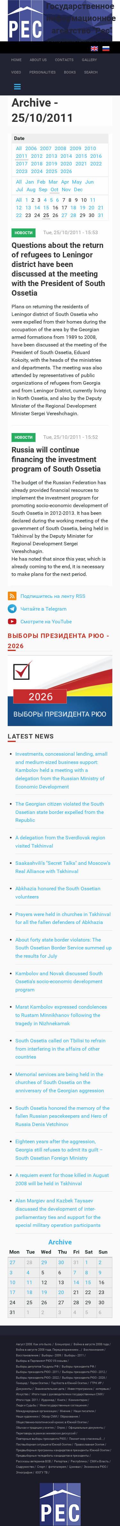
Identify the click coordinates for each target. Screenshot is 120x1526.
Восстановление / (28, 1355)
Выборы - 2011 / (75, 1355)
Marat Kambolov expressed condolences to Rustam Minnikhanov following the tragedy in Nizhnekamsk (61, 1015)
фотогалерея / (58, 1466)
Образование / (70, 1416)
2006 (31, 148)
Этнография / (25, 1472)
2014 (66, 156)
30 (61, 1262)
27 (64, 215)
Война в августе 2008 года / (92, 1344)
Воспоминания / (95, 1349)
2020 (66, 164)
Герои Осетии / (40, 1383)
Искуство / (23, 1394)
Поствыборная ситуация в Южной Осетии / (44, 1444)
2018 (37, 164)
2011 (22, 156)
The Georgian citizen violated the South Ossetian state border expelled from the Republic (59, 812)
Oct (54, 189)
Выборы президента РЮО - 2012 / (84, 1372)
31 (101, 215)
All (19, 148)
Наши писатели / (85, 1411)
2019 (51, 164)
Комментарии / (78, 1400)
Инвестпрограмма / (81, 1388)
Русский (106, 49)
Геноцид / (22, 1383)
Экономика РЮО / (96, 1466)
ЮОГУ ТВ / (43, 1472)
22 (19, 215)
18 (73, 208)
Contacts (64, 60)
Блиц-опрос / (63, 1344)
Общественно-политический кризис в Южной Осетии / (52, 1422)
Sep (43, 189)
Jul (19, 189)
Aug (31, 189)
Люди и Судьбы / (27, 1405)
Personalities (42, 72)
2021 (81, 164)
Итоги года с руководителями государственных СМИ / (68, 1394)
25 (46, 215)
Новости (23, 233)
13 (28, 208)
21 (101, 208)
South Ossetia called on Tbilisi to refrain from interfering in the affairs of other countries (60, 1049)
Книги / (62, 1400)
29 (44, 1262)
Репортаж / (61, 1461)
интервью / (103, 1388)
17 (12, 1292)
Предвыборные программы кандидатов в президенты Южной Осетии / (63, 1450)
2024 (37, 171)
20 (91, 208)
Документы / (25, 1388)
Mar (53, 182)
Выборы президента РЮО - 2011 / (38, 1372)
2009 (75, 148)
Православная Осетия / (90, 1444)
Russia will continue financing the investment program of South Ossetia (56, 459)
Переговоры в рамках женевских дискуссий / (46, 1433)
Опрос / (62, 1427)
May (77, 182)
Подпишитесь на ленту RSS (52, 596)
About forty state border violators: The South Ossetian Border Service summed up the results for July (63, 948)
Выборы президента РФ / (79, 1366)
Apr (65, 182)
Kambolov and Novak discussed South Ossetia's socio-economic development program (59, 981)
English (94, 49)
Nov (66, 189)
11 (93, 200)
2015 (81, 156)
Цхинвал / (76, 1466)
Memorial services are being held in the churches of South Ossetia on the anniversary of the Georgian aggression (59, 1082)
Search (91, 72)
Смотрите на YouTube (46, 622)
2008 (60, 148)
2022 (96, 164)
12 (19, 208)
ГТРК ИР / (97, 1383)
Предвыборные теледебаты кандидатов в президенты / (53, 1455)
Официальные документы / (86, 1427)
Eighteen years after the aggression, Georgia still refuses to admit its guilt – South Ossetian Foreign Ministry (59, 1149)
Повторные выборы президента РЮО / (42, 1438)
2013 (51, 156)
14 (37, 208)
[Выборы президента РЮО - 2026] (60, 690)
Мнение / (66, 1411)
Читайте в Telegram (43, 609)
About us (38, 60)
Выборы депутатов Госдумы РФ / (38, 1366)
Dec (78, 189)
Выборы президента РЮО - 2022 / (38, 1377)
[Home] (60, 1504)
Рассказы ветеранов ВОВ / (34, 1461)
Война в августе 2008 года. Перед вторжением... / (49, 1349)
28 (73, 215)
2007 (46, 148)
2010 (90, 148)
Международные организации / (37, 1411)
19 (82, 208)
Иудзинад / (48, 1400)
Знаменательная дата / (50, 1388)
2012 (37, 156)
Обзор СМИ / (50, 1416)
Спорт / (42, 1466)
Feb (41, 182)
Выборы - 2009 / (52, 1355)
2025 (51, 171)
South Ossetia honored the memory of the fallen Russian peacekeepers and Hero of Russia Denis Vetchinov (62, 1116)
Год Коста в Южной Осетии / (70, 1383)
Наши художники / (28, 1416)
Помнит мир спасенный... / (87, 1438)
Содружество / (26, 1466)
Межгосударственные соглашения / (64, 1405)
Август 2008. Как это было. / (35, 1344)
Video (16, 72)
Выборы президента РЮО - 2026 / (84, 1377)
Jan (29, 182)
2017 (22, 164)
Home (16, 60)
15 (46, 208)
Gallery (89, 60)
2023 (22, 171)
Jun (89, 182)
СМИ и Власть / (100, 1461)
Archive (60, 1242)
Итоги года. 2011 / (28, 1400)
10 (12, 1282)
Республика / (80, 1461)
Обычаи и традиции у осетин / (36, 1427)
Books (70, 72)
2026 (66, 171)
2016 (96, 156)
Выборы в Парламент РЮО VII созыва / (42, 1360)
